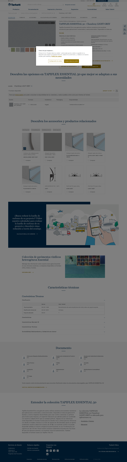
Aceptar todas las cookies (71, 61)
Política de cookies (56, 56)
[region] (64, 56)
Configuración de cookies (55, 61)
